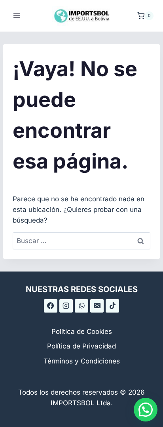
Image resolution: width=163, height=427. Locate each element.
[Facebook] (50, 306)
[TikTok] (112, 306)
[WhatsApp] (81, 306)
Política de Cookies (81, 331)
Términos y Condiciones (82, 361)
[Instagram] (66, 306)
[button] (145, 409)
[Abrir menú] (16, 15)
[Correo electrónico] (97, 306)
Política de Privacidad (81, 346)
